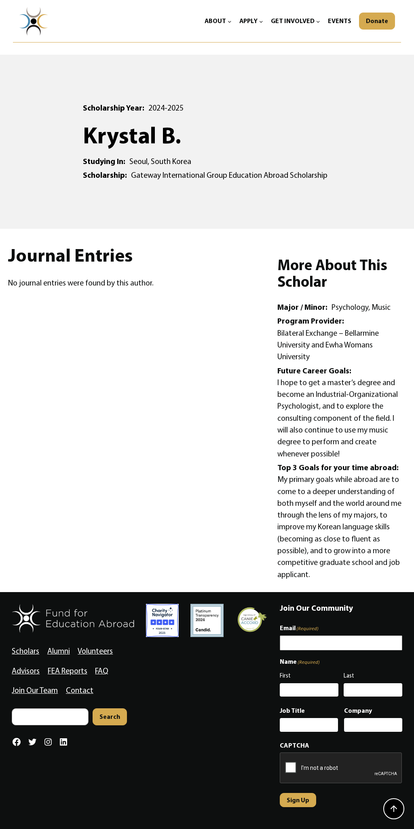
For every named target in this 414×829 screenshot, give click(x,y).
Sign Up (298, 800)
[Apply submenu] (261, 21)
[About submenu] (230, 21)
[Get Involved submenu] (318, 21)
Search (109, 716)
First (285, 675)
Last (349, 675)
